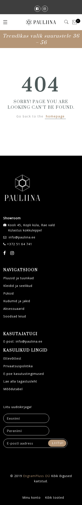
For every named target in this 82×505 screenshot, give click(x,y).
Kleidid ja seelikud (17, 286)
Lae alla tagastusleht (20, 381)
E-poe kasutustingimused (23, 374)
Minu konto (31, 497)
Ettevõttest (12, 358)
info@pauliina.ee (22, 237)
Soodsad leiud (14, 316)
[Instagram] (12, 253)
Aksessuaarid (13, 309)
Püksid (8, 293)
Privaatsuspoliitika (18, 366)
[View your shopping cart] (74, 22)
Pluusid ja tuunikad (18, 278)
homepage (55, 116)
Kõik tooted (54, 497)
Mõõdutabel (13, 389)
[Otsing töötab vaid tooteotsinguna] (67, 22)
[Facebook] (5, 253)
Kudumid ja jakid (16, 301)
